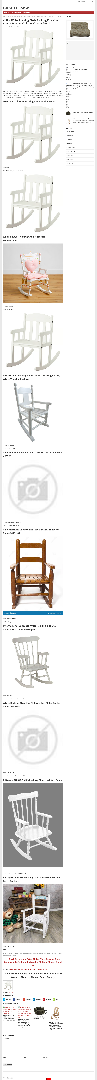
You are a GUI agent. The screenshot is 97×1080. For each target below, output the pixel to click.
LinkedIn (38, 999)
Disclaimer (26, 12)
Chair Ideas (10, 16)
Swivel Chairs (70, 163)
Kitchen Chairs (70, 147)
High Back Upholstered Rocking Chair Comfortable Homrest (28, 969)
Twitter (8, 999)
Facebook (19, 999)
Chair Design (10, 1077)
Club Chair (69, 139)
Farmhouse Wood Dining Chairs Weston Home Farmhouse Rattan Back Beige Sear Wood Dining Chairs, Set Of (83, 86)
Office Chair (69, 155)
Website (45, 1057)
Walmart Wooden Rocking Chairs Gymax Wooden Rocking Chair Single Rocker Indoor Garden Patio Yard (83, 120)
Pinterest (49, 999)
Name (5, 1057)
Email (57, 999)
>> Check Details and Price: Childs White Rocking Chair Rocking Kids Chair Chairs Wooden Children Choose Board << (33, 962)
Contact (7, 12)
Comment (6, 1038)
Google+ (28, 999)
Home (4, 16)
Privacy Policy (16, 12)
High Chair (69, 143)
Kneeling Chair (70, 151)
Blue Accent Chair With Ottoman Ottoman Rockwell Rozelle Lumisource (82, 69)
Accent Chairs (70, 131)
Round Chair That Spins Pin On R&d (83, 112)
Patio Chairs (69, 159)
